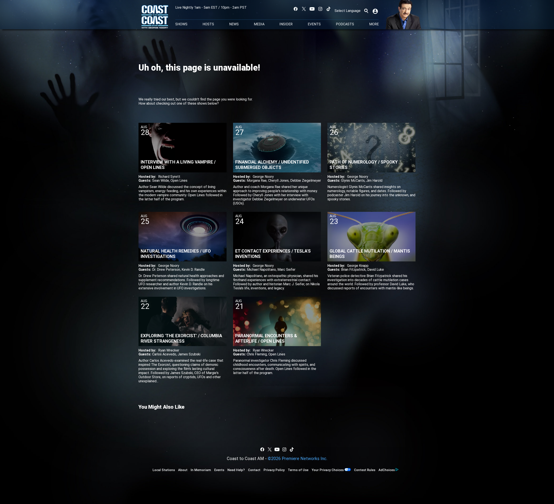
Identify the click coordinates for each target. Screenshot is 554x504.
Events (314, 24)
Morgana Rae (257, 180)
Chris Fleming (257, 354)
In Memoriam (201, 470)
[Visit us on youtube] (312, 8)
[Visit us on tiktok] (328, 8)
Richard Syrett (169, 177)
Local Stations (164, 470)
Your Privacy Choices (328, 470)
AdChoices (386, 470)
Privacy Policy (274, 470)
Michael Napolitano (261, 269)
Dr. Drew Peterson (166, 269)
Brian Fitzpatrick (353, 269)
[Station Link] (154, 17)
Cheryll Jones (278, 180)
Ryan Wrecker (168, 350)
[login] (376, 11)
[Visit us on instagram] (320, 8)
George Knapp (358, 266)
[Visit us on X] (303, 8)
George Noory (263, 177)
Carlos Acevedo (164, 354)
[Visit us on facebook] (295, 8)
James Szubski (189, 354)
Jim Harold (374, 180)
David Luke (375, 269)
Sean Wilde (160, 180)
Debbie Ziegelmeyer (305, 180)
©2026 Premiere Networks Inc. (297, 458)
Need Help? (236, 470)
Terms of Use (298, 470)
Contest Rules (364, 470)
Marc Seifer (286, 269)
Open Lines (179, 180)
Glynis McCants (353, 180)
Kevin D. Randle (193, 269)
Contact (254, 470)
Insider (286, 24)
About (182, 470)
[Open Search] (366, 10)
